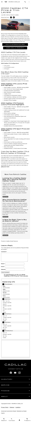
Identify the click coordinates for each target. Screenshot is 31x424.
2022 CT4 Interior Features (15, 44)
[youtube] (15, 373)
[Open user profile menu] (19, 420)
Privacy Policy (4, 407)
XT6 (7, 162)
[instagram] (19, 373)
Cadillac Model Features (12, 241)
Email (3, 266)
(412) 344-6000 (6, 287)
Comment (4, 251)
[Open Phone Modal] (25, 2)
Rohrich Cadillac (15, 15)
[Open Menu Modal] (2, 2)
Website (3, 269)
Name (3, 263)
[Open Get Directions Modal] (29, 2)
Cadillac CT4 (4, 35)
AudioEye (18, 407)
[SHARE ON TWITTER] (14, 17)
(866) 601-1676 (6, 291)
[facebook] (11, 373)
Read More (5, 196)
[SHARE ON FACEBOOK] (11, 17)
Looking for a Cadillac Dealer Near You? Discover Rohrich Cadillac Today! (14, 179)
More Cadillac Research (15, 48)
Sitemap (12, 407)
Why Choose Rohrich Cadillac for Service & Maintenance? (15, 200)
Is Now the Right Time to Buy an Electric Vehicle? (15, 220)
